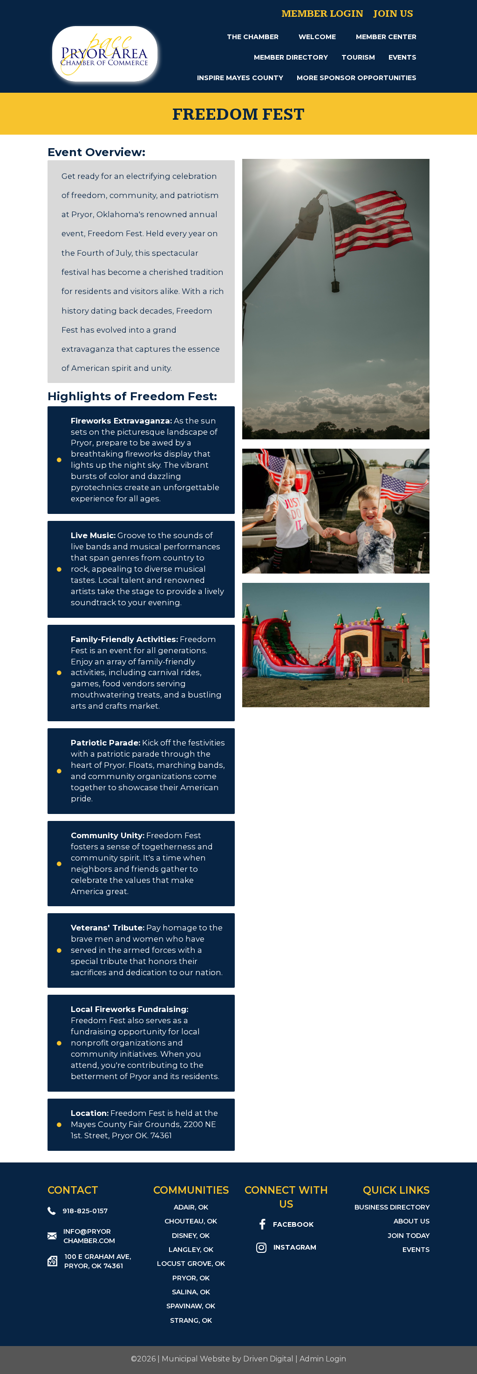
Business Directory (391, 1207)
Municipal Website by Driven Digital (227, 1358)
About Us (411, 1221)
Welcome (317, 37)
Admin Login (323, 1358)
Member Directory (291, 57)
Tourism (358, 57)
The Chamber (253, 37)
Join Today (408, 1235)
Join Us (393, 13)
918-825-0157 (85, 1211)
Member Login (322, 13)
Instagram (294, 1247)
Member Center (386, 37)
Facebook (293, 1224)
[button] (285, 37)
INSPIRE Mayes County (240, 78)
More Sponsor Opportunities (356, 78)
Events (402, 57)
